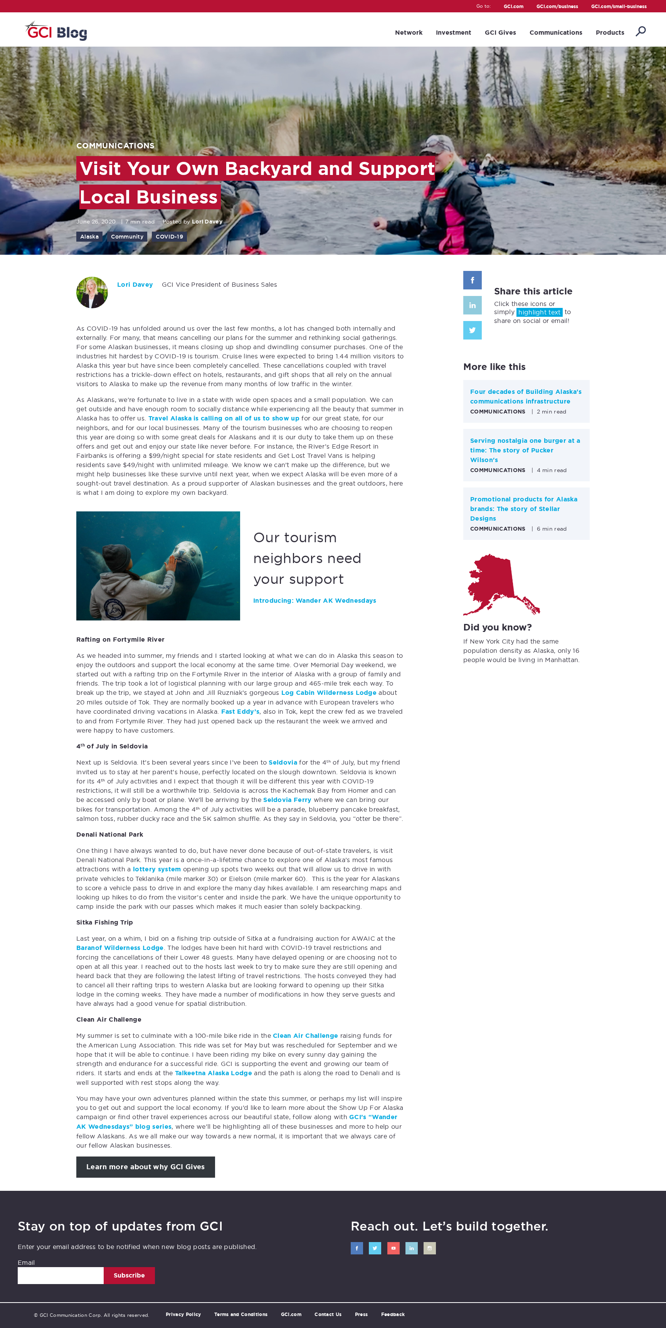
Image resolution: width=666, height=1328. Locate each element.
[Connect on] (357, 1248)
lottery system (157, 869)
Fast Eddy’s (240, 712)
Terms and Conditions (240, 1314)
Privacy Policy (183, 1314)
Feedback (393, 1314)
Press (361, 1314)
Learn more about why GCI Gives (145, 1167)
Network (408, 33)
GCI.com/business (557, 7)
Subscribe (129, 1275)
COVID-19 (169, 236)
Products (610, 33)
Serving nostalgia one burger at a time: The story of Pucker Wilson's (525, 450)
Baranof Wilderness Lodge (120, 948)
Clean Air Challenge (305, 1036)
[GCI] (55, 29)
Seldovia (283, 762)
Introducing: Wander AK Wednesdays (315, 601)
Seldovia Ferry (287, 800)
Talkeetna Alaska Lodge (213, 1073)
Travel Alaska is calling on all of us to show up (223, 418)
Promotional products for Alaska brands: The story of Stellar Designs (523, 509)
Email (26, 1262)
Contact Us (327, 1314)
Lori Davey (207, 221)
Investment (453, 33)
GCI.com (513, 7)
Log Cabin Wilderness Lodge (329, 693)
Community (127, 236)
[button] (640, 32)
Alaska (89, 236)
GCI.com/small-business (619, 7)
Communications (556, 33)
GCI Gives (500, 33)
